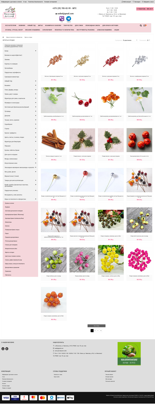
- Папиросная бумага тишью (12, 229)
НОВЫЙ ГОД (8, 81)
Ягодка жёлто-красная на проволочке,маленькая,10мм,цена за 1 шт (53, 236)
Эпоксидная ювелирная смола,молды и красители (20, 167)
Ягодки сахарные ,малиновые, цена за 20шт (139, 276)
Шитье (40, 25)
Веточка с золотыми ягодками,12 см (82, 76)
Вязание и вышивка (32, 30)
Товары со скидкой (6, 388)
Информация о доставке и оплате (11, 2)
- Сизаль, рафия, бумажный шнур (13, 260)
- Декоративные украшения (12, 267)
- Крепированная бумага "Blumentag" (14, 214)
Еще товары (96, 325)
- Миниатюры (8, 222)
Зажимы (7, 59)
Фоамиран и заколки (53, 25)
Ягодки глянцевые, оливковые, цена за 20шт (111, 236)
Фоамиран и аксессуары (12, 103)
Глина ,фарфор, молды (11, 90)
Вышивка (7, 85)
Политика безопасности (35, 2)
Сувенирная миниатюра (12, 77)
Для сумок (79, 25)
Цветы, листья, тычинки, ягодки (14, 137)
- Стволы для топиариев (11, 244)
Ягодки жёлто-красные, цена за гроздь (139, 236)
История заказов (109, 376)
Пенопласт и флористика (64, 30)
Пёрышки (7, 146)
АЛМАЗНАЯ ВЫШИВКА (104, 30)
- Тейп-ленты (8, 275)
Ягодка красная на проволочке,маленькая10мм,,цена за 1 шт (82, 236)
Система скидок (6, 385)
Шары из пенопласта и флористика (15, 199)
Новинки (22, 25)
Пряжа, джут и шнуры (11, 94)
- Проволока (8, 271)
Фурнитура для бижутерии (13, 141)
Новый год (32, 25)
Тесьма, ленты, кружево (12, 120)
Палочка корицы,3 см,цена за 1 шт (54, 156)
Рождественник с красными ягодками (111, 156)
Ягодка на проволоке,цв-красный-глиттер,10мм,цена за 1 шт (82, 197)
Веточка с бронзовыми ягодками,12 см (54, 76)
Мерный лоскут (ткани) (12, 176)
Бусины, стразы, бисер (14, 30)
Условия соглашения (50, 2)
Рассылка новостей (110, 381)
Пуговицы (8, 111)
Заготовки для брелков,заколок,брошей (17, 107)
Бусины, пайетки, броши (12, 150)
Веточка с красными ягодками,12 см (110, 76)
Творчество (68, 25)
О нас (25, 2)
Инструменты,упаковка (86, 30)
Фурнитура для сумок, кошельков (15, 98)
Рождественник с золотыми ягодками (82, 156)
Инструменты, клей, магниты (13, 195)
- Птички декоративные (11, 241)
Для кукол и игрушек (110, 25)
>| (100, 330)
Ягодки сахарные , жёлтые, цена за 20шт (111, 276)
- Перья (7, 233)
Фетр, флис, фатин (10, 172)
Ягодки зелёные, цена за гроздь (54, 276)
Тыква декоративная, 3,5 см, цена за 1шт (139, 156)
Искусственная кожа (11, 163)
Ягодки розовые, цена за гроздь (82, 276)
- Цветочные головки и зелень (13, 256)
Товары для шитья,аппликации (14, 180)
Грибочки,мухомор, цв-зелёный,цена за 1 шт (54, 116)
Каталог (4, 383)
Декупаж (7, 115)
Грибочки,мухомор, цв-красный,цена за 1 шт (82, 116)
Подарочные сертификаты (13, 72)
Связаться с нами (58, 374)
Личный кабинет (109, 374)
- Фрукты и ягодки (9, 252)
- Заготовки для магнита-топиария (14, 210)
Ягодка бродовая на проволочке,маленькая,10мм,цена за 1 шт (139, 197)
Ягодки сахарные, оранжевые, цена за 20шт (54, 315)
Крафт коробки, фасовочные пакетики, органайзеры (16, 185)
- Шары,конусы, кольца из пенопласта (15, 263)
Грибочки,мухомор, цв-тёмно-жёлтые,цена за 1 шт (139, 116)
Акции (116, 30)
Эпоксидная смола (92, 25)
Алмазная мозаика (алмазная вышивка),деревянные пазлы (14, 45)
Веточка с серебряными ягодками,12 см (139, 76)
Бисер (6, 51)
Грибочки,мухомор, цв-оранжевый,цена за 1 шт (110, 116)
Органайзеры (9, 68)
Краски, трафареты (10, 133)
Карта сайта (56, 376)
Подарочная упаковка (11, 190)
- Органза (7, 226)
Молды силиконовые (11, 159)
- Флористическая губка (11, 248)
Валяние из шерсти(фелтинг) (13, 55)
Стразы (7, 128)
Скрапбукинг (47, 30)
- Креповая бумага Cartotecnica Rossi (14, 218)
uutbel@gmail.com (66, 13)
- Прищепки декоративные (12, 237)
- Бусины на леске (9, 203)
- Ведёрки (7, 207)
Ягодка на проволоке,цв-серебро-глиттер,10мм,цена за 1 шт (110, 197)
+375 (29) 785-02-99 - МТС (65, 8)
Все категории (10, 25)
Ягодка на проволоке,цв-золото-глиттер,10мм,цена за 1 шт (53, 197)
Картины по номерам (11, 64)
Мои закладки (109, 379)
